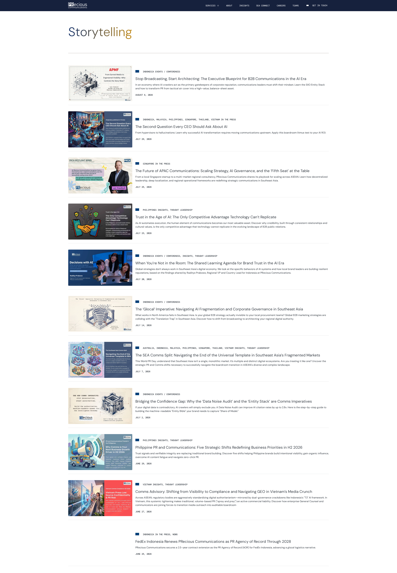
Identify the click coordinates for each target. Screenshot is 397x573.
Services (210, 5)
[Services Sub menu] (218, 5)
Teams (295, 5)
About (229, 5)
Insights (244, 5)
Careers (281, 5)
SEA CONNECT (263, 5)
